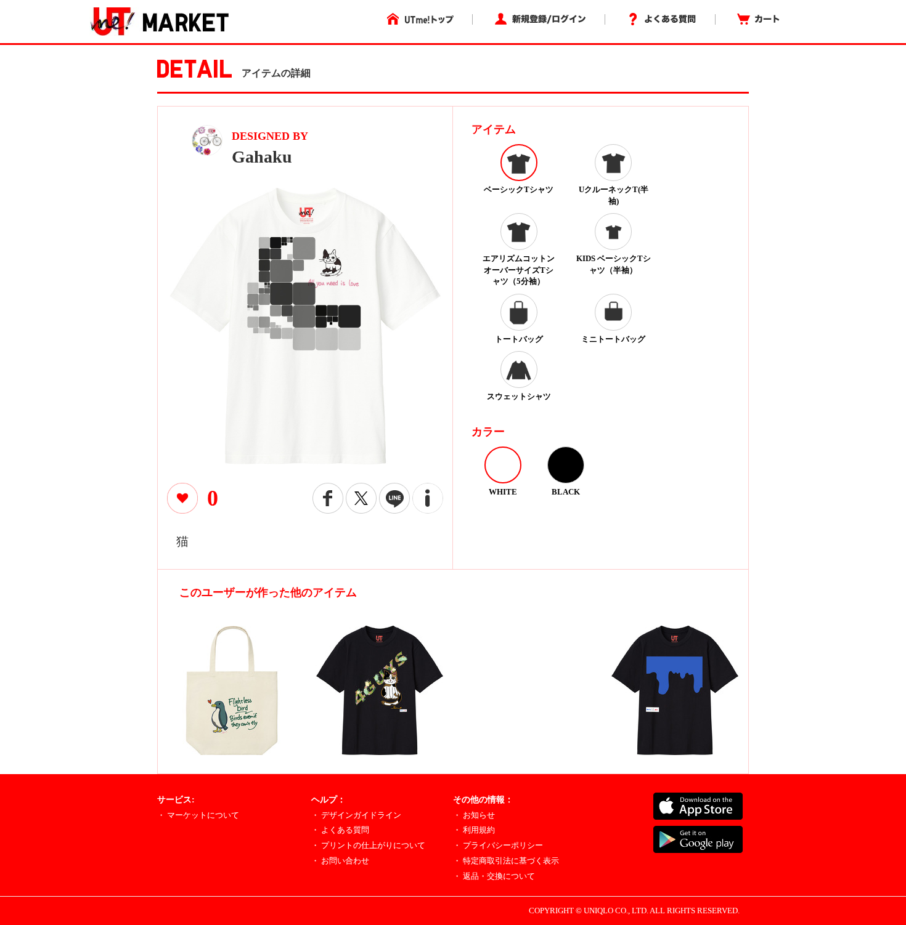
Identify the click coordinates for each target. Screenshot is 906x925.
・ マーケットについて (198, 815)
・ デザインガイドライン (356, 815)
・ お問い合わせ (340, 860)
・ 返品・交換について (494, 876)
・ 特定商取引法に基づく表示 (506, 860)
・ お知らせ (474, 815)
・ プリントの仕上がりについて (368, 845)
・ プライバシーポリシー (498, 845)
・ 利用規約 (474, 829)
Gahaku (262, 156)
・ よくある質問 (340, 829)
